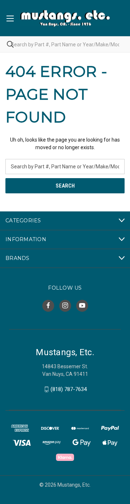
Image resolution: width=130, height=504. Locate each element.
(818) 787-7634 (69, 389)
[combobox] (65, 44)
